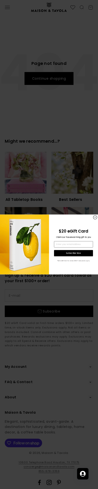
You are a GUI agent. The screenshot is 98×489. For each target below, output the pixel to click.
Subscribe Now (73, 253)
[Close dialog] (95, 217)
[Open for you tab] (82, 473)
